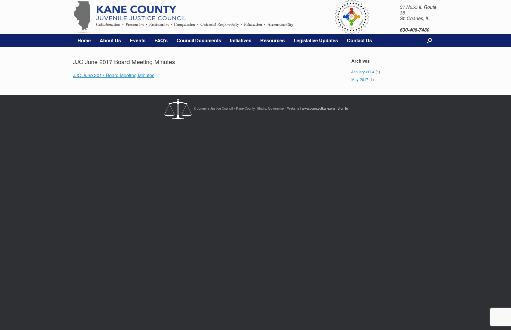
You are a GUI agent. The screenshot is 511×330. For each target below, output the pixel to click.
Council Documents (199, 40)
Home (84, 40)
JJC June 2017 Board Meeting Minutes (113, 75)
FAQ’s (161, 40)
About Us (110, 40)
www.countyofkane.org (318, 108)
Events (137, 40)
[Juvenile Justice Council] (210, 17)
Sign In (342, 108)
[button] (429, 40)
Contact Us (359, 40)
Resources (272, 40)
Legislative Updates (316, 40)
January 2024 (362, 71)
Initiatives (240, 40)
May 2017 (359, 79)
